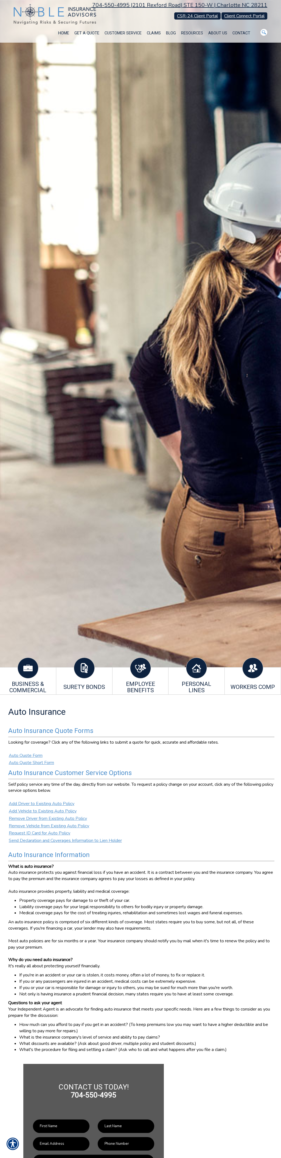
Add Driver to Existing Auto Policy (41, 804)
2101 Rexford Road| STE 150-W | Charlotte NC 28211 (199, 5)
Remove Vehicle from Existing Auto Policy (49, 826)
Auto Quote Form (26, 755)
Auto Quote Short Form (31, 763)
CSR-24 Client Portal (197, 16)
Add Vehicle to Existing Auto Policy (43, 811)
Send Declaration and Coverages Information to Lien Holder (65, 840)
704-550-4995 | (112, 5)
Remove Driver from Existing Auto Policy (48, 818)
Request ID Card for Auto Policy (39, 833)
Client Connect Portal (244, 16)
